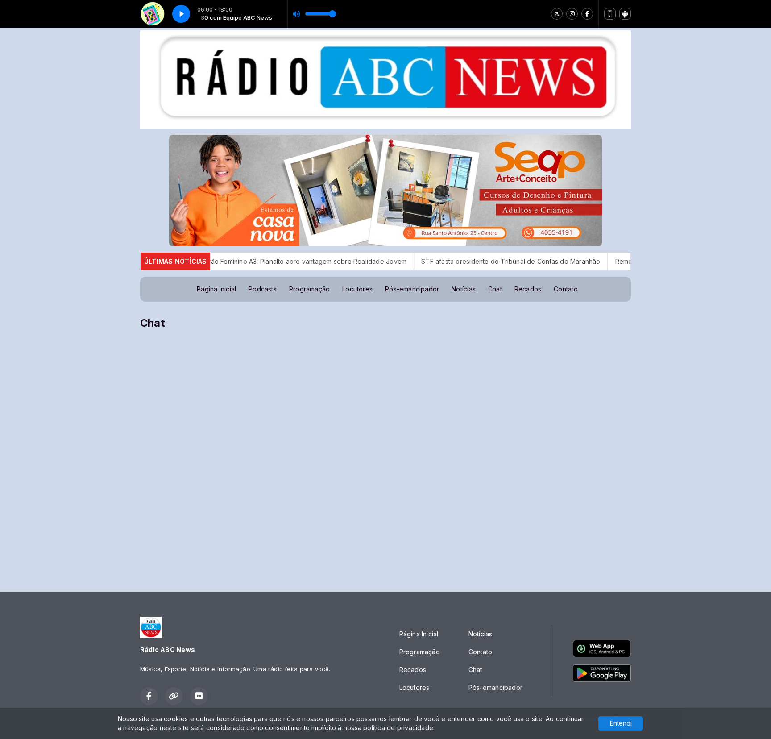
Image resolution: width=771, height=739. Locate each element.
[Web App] (610, 14)
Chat (495, 289)
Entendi (621, 723)
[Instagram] (572, 14)
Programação (309, 289)
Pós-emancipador (412, 289)
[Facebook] (587, 14)
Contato (565, 289)
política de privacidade (398, 727)
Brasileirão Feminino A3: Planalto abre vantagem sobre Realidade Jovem (262, 261)
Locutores (357, 289)
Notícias (464, 289)
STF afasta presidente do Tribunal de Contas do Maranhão (476, 261)
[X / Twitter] (557, 14)
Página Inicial (216, 289)
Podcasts (263, 289)
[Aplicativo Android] (625, 14)
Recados (527, 289)
